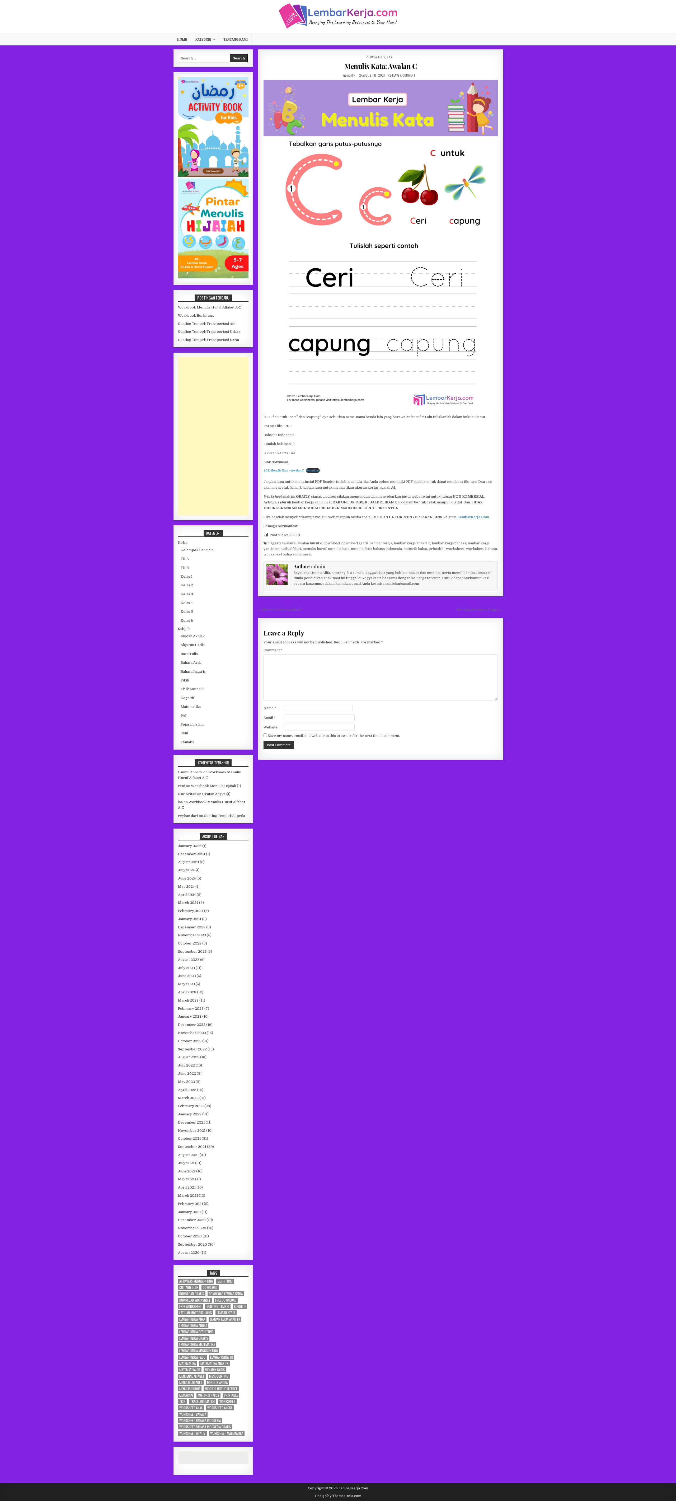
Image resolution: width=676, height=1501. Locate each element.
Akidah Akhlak (193, 636)
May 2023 (186, 984)
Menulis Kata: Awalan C (380, 66)
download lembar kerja (226, 1293)
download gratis (355, 543)
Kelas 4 (187, 603)
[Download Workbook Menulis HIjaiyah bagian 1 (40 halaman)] (213, 277)
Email (270, 718)
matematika (187, 1363)
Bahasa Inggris (193, 672)
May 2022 (186, 1082)
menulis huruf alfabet (221, 1388)
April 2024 (187, 895)
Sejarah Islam (192, 724)
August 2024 (188, 862)
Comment (273, 650)
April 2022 (187, 1090)
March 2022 (188, 1098)
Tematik (187, 742)
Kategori (203, 39)
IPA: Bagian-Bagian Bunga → (479, 609)
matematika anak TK (214, 1363)
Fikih (185, 680)
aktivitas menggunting (196, 1281)
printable (436, 549)
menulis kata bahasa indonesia (376, 549)
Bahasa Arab (191, 663)
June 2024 (187, 878)
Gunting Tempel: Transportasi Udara (209, 332)
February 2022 (191, 1106)
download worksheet (194, 1300)
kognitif (240, 1306)
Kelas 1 (187, 576)
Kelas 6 (187, 621)
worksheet (455, 549)
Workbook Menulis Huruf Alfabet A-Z (209, 307)
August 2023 (188, 960)
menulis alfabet (288, 549)
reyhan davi (188, 816)
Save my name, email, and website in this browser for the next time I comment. (334, 736)
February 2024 (190, 911)
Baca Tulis (377, 57)
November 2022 (192, 1033)
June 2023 (187, 976)
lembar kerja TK (221, 1357)
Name (270, 708)
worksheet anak (191, 1407)
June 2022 (187, 1074)
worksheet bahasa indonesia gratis (205, 1426)
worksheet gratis (192, 1433)
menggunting (218, 1376)
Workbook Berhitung (196, 315)
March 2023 (188, 1000)
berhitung (225, 1281)
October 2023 (189, 943)
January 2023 (189, 1016)
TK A (390, 57)
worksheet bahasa (481, 549)
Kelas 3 (187, 594)
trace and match (202, 1401)
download (331, 543)
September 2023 (192, 951)
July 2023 (186, 968)
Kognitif (187, 698)
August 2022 (188, 1057)
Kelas (182, 543)
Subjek (184, 629)
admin (351, 75)
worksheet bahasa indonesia (288, 554)
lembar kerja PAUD (192, 1357)
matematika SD (189, 1369)
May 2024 (186, 887)
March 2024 (188, 903)
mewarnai (186, 1395)
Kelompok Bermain (197, 550)
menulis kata (338, 549)
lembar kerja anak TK (412, 543)
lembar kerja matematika (197, 1344)
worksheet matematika (226, 1433)
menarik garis (215, 1369)
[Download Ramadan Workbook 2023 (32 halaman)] (213, 175)
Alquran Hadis (193, 645)
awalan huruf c (309, 543)
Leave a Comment (403, 75)
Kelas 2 (187, 585)
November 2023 (192, 935)
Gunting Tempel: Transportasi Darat (208, 340)
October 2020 (190, 1236)
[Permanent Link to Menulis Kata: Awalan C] (381, 246)
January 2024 (189, 919)
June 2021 (186, 1171)
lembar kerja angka (193, 1325)
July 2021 (186, 1163)
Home (182, 39)
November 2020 (192, 1228)
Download (313, 470)
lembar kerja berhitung (196, 1331)
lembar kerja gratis (193, 1338)
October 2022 (189, 1041)
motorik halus (415, 549)
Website (271, 727)
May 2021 (186, 1179)
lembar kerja (381, 543)
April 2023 (187, 992)
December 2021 (191, 1122)
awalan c (288, 543)
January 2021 (189, 1212)
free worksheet (190, 1306)
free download (225, 1300)
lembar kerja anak (192, 1319)
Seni (184, 733)
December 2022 (191, 1025)
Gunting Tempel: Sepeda (224, 816)
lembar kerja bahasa (449, 543)
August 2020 (189, 1253)
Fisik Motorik (192, 689)
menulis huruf (314, 549)
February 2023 (191, 1009)
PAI (183, 716)
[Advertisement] (213, 436)
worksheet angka (219, 1407)
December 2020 (192, 1220)
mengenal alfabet (191, 1376)
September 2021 (192, 1147)
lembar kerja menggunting (198, 1350)
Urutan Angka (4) (216, 794)
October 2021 (189, 1138)
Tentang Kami (235, 39)
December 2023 (191, 927)
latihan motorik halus (195, 1312)
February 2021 (190, 1204)
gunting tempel (217, 1306)
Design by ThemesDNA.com (338, 1496)
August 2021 (188, 1155)
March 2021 (188, 1196)
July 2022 (186, 1065)
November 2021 (191, 1131)
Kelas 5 (187, 612)
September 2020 (192, 1244)
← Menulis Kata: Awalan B (279, 609)
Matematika (191, 707)
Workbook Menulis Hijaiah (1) (216, 786)
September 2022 (192, 1049)
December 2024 (191, 854)
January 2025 (189, 846)
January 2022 (189, 1114)
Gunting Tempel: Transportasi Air (206, 324)
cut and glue (188, 1287)
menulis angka (217, 1382)
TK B (185, 568)
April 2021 (187, 1187)
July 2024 (186, 870)
